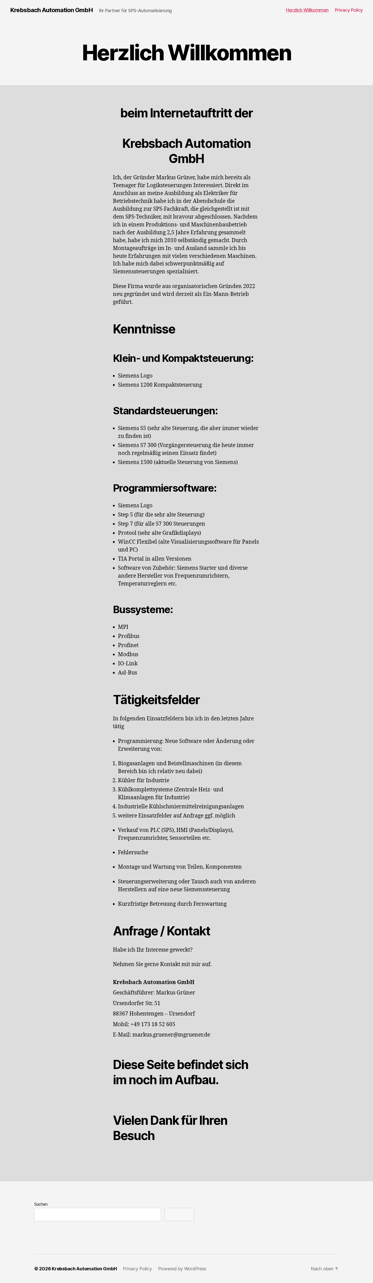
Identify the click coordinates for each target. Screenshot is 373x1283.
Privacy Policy (349, 10)
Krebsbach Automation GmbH (51, 10)
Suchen (40, 1204)
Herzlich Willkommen (307, 10)
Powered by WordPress (182, 1268)
